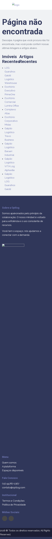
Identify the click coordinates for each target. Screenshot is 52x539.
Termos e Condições (13, 500)
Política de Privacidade (14, 504)
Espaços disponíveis (13, 470)
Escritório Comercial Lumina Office (12, 102)
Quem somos (9, 462)
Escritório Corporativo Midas (11, 121)
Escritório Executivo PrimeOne (10, 90)
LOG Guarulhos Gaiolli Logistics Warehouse (11, 75)
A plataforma (9, 466)
